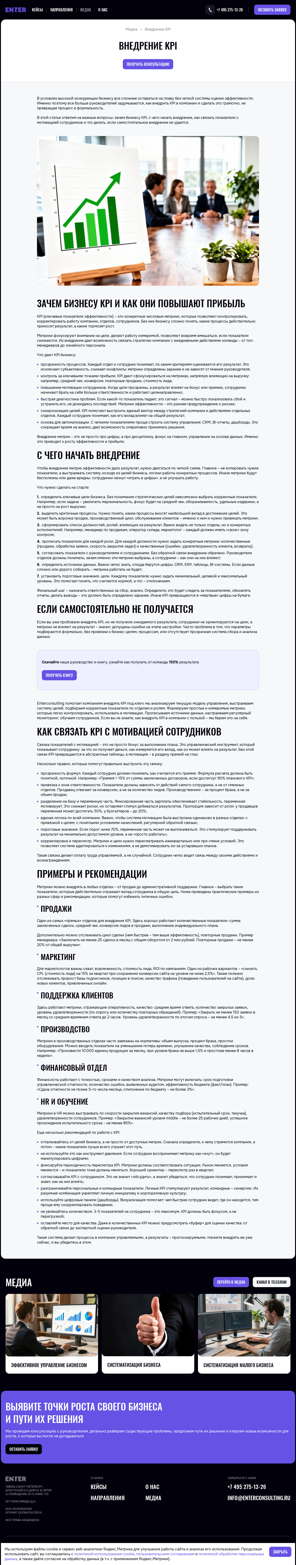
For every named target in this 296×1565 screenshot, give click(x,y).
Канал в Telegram (272, 1282)
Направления (61, 10)
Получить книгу (59, 675)
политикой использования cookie (104, 1554)
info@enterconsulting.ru (259, 1498)
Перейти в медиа (231, 1282)
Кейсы (37, 10)
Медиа (85, 10)
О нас (103, 10)
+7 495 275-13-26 (247, 1486)
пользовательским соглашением (165, 1554)
